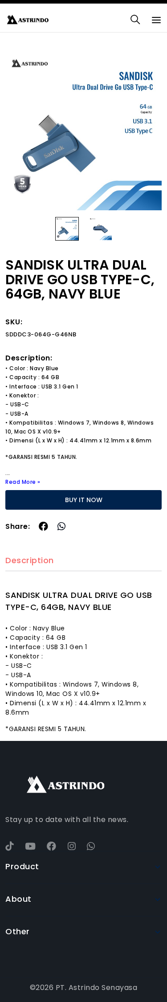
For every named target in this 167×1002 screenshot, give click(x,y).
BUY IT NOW (83, 499)
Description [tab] (29, 561)
